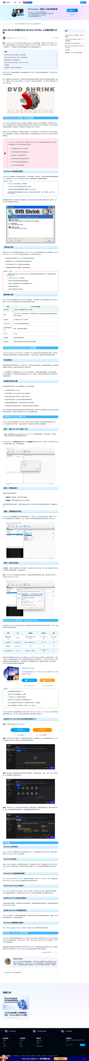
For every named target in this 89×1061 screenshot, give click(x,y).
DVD (12, 23)
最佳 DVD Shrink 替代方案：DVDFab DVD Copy (16, 62)
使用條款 (28, 1055)
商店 (4, 1042)
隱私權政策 (33, 1055)
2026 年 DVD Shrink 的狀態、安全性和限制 (15, 54)
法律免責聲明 (15, 1055)
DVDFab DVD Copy (28, 668)
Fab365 (4, 1044)
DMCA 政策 (22, 1055)
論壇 (21, 1044)
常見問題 (6, 65)
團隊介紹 (38, 1042)
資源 (21, 1042)
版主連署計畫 (39, 1046)
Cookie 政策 (49, 1055)
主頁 (4, 23)
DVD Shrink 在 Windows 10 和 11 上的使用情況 (15, 57)
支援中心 (22, 1040)
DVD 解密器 (20, 878)
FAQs (19, 2)
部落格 (21, 1046)
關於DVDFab (39, 1040)
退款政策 (44, 1055)
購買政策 (39, 1055)
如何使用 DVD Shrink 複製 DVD (12, 60)
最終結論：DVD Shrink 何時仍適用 (13, 67)
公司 (37, 1044)
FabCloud (5, 1046)
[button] (83, 2)
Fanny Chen (10, 38)
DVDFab (8, 23)
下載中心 (5, 1040)
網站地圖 (55, 1055)
